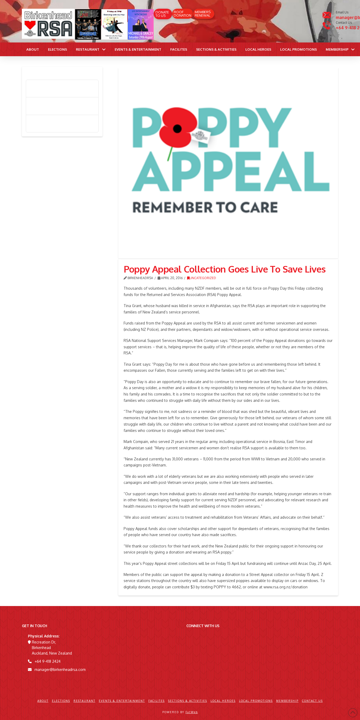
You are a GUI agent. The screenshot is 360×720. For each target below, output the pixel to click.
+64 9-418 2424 (48, 661)
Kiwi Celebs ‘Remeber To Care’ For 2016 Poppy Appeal (60, 106)
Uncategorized (202, 278)
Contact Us (312, 700)
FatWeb (192, 712)
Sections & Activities (187, 700)
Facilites (156, 700)
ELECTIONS (61, 700)
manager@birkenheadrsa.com (60, 669)
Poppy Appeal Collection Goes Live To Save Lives (63, 88)
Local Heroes (223, 700)
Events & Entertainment (122, 700)
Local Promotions (256, 700)
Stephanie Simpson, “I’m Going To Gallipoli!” (60, 124)
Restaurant (84, 700)
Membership (287, 700)
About (42, 700)
